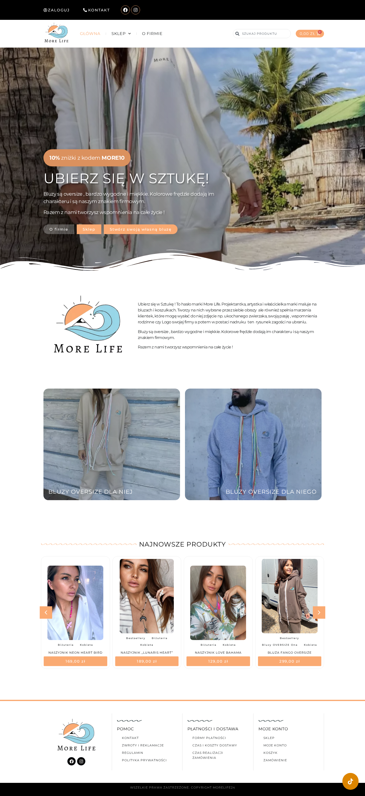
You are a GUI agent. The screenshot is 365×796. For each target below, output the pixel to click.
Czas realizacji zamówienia (207, 755)
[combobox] (262, 33)
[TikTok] (350, 781)
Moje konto (275, 745)
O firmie (152, 33)
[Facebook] (125, 9)
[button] (319, 612)
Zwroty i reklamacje (143, 745)
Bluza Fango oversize (218, 652)
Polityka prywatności (144, 760)
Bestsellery (64, 638)
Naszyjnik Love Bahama (146, 652)
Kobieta (75, 644)
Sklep (118, 33)
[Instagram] (135, 9)
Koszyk (270, 753)
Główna (90, 33)
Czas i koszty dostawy (214, 745)
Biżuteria (88, 638)
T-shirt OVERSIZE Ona (299, 639)
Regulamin (132, 753)
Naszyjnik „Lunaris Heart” (75, 652)
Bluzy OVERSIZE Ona (208, 644)
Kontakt (130, 738)
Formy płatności (209, 738)
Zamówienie (275, 760)
